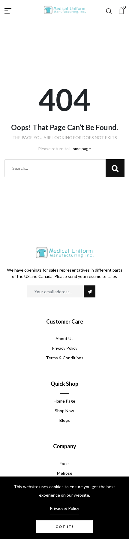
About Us (65, 338)
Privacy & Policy (64, 508)
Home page (80, 148)
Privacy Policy (64, 348)
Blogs (64, 420)
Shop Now (64, 410)
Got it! (65, 526)
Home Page (64, 400)
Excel (65, 463)
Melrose (64, 473)
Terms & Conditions (64, 357)
